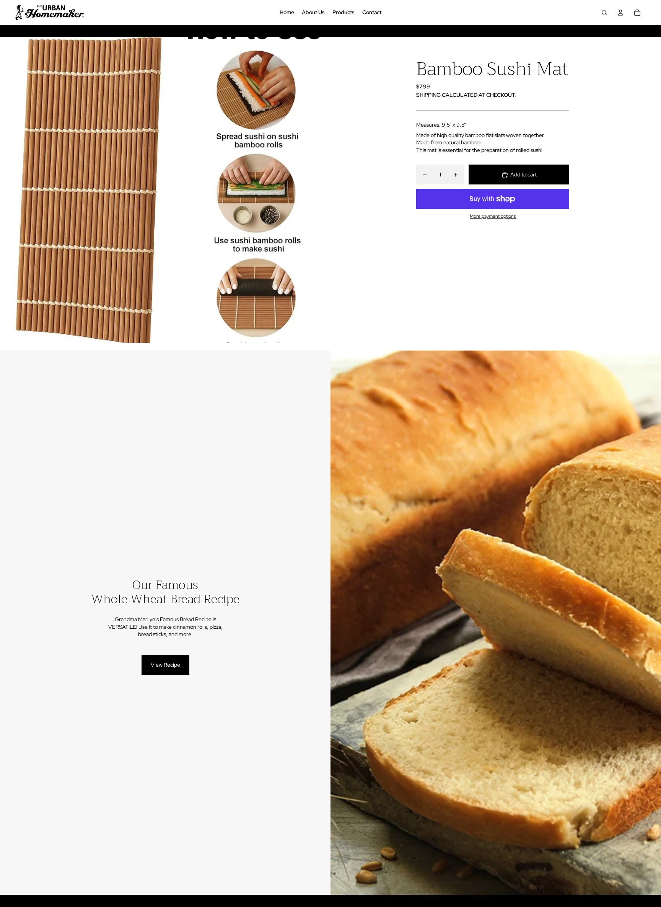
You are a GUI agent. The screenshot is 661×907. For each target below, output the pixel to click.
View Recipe (165, 664)
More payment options (493, 217)
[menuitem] (287, 12)
